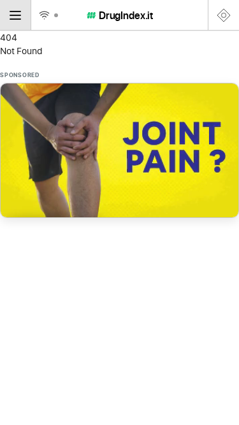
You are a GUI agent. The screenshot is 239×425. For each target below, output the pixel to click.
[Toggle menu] (15, 15)
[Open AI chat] (223, 15)
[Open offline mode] (47, 15)
